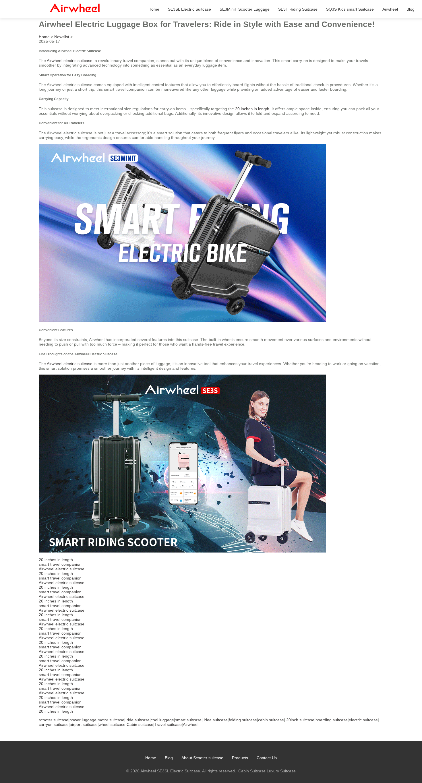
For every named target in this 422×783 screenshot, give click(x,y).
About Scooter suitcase (202, 757)
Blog (410, 9)
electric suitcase (363, 720)
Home (153, 9)
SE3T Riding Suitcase (298, 9)
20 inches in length (252, 108)
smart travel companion (60, 564)
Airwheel (390, 9)
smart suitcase (188, 720)
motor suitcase (111, 720)
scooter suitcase (53, 720)
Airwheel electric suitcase (69, 60)
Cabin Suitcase (252, 771)
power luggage (82, 720)
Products (240, 757)
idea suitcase (216, 720)
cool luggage (162, 720)
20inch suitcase (300, 720)
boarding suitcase (331, 720)
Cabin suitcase (140, 724)
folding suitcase (243, 720)
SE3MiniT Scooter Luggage (245, 9)
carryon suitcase (54, 724)
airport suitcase (84, 724)
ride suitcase (138, 720)
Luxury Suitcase (281, 771)
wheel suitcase (112, 724)
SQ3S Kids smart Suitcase (350, 9)
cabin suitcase (271, 720)
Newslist (61, 36)
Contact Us (267, 757)
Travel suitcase (168, 724)
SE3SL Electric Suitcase (189, 9)
